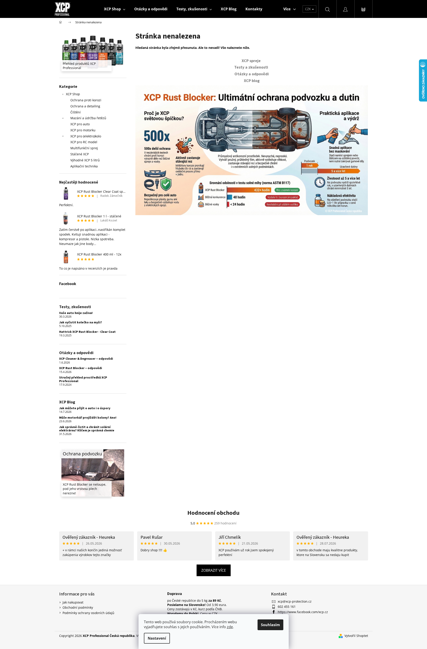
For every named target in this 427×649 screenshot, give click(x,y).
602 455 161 (287, 606)
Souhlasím (270, 624)
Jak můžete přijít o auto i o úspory (84, 408)
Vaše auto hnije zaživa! (76, 313)
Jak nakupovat (73, 602)
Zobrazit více (213, 570)
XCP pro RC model (83, 142)
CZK (308, 9)
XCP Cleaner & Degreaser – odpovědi (86, 359)
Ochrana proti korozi (85, 100)
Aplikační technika (84, 166)
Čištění (75, 112)
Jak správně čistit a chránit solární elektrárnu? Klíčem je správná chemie (86, 429)
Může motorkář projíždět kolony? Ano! (87, 418)
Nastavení (157, 638)
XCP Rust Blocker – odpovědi (80, 368)
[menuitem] (115, 9)
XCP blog (252, 81)
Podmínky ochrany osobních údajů (88, 613)
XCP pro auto (80, 124)
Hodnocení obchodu (213, 513)
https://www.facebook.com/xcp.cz (303, 612)
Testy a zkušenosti (251, 67)
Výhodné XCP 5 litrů (85, 160)
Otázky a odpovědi (251, 74)
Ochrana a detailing (85, 106)
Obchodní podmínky (78, 607)
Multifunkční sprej (84, 148)
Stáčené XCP (79, 154)
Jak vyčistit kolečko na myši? (80, 322)
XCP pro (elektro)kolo (85, 136)
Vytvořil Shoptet (356, 636)
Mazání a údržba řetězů (88, 118)
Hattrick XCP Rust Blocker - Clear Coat (87, 332)
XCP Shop (73, 94)
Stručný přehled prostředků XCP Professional (83, 379)
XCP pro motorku (82, 130)
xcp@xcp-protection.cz (295, 601)
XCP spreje (252, 61)
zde (230, 626)
